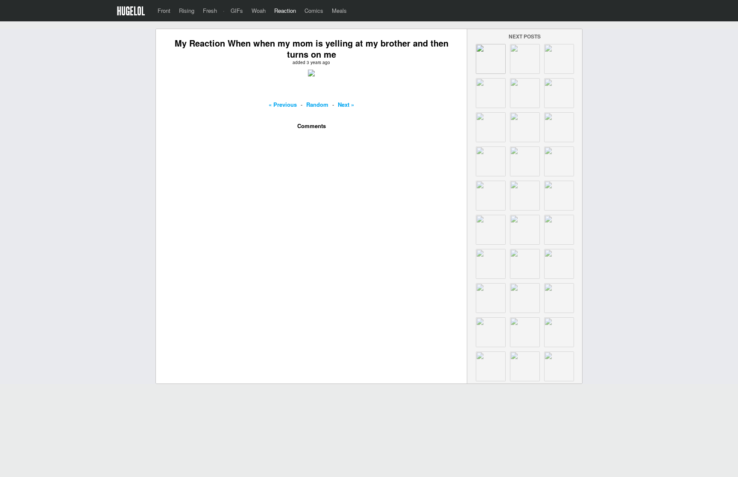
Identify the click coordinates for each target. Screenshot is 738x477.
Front (164, 10)
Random (317, 104)
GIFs (237, 10)
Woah (259, 10)
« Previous (283, 104)
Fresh (210, 10)
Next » (346, 104)
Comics (314, 10)
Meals (339, 10)
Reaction (285, 10)
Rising (186, 10)
